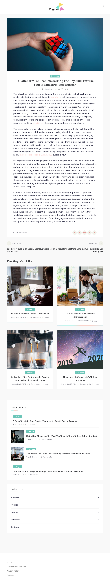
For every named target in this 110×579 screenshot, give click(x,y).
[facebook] (74, 232)
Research (15, 520)
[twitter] (79, 232)
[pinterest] (94, 232)
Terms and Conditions (17, 566)
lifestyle (17, 416)
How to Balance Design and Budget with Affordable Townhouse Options (48, 471)
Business (55, 76)
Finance (14, 505)
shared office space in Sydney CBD (35, 154)
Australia (54, 97)
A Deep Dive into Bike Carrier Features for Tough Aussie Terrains (45, 421)
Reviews (15, 527)
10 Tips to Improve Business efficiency (30, 313)
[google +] (84, 232)
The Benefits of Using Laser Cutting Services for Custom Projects (58, 453)
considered (38, 123)
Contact (11, 575)
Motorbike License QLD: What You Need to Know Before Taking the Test (61, 436)
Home (9, 562)
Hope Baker (49, 89)
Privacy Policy (13, 571)
